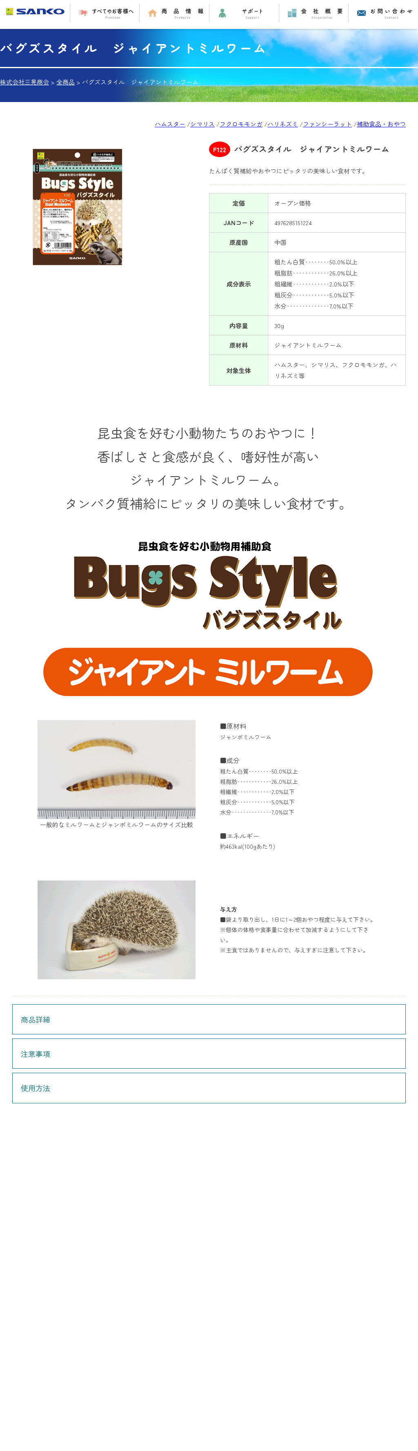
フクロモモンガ (241, 124)
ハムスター (170, 124)
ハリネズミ (282, 124)
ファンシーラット (327, 124)
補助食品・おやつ (381, 124)
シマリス (202, 124)
